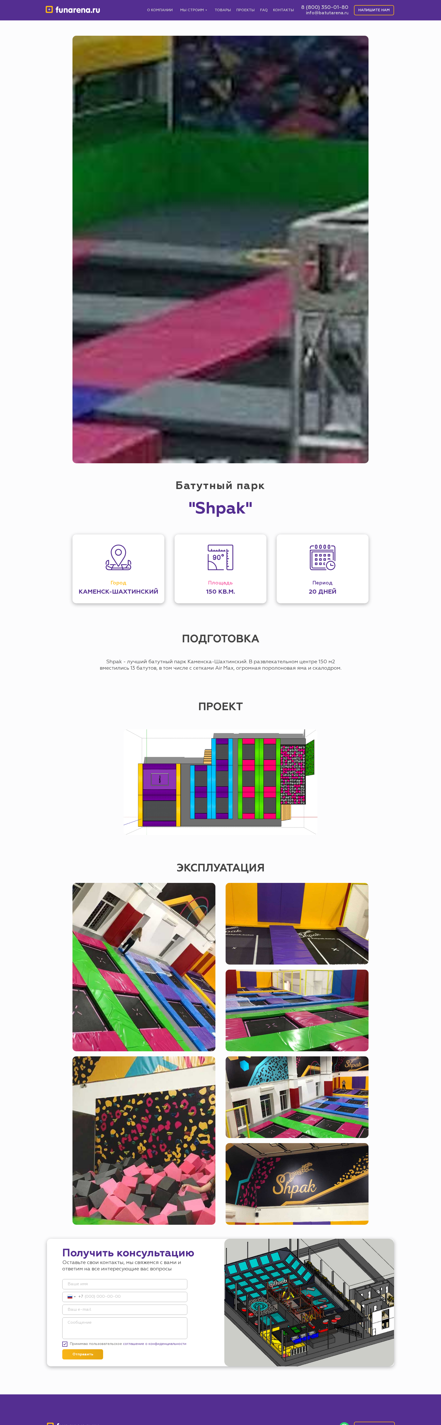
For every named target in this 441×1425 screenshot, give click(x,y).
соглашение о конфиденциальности (154, 1344)
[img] (73, 10)
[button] (374, 10)
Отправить (82, 1354)
